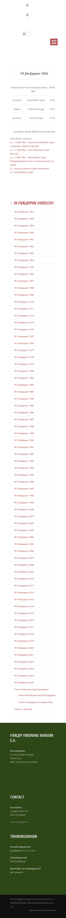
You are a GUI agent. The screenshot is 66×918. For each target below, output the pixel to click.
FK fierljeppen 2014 (24, 606)
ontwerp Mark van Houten (42, 910)
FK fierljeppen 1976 (24, 343)
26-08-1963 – (21, 157)
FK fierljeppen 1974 (24, 329)
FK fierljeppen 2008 (24, 564)
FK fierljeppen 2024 (24, 675)
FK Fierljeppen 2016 (24, 620)
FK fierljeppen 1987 (24, 419)
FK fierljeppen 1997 (24, 488)
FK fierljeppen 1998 (24, 495)
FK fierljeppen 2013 (24, 599)
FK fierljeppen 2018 (24, 634)
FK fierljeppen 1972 (24, 315)
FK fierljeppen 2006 (24, 550)
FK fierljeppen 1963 (24, 253)
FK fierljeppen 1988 (24, 426)
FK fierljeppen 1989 (24, 433)
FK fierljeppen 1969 (24, 294)
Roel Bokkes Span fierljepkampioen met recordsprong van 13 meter (32, 161)
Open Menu (54, 42)
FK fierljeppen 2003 (24, 530)
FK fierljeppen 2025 (24, 682)
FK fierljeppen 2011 (24, 585)
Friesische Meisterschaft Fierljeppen (37, 695)
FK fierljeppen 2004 (24, 537)
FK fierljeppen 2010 (24, 578)
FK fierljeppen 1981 (24, 377)
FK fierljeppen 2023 (24, 668)
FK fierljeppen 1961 (24, 239)
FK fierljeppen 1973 (24, 322)
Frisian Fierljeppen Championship (36, 702)
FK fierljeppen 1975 (24, 336)
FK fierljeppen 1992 (24, 454)
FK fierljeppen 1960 (24, 232)
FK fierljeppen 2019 (24, 640)
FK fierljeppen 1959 (24, 225)
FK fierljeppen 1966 (24, 274)
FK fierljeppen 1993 (24, 460)
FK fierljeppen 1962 (24, 246)
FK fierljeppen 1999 (24, 502)
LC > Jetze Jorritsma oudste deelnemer (29, 168)
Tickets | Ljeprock (23, 709)
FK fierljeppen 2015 (24, 613)
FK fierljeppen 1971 (24, 308)
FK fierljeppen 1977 (24, 350)
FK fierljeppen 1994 (24, 467)
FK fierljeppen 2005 (24, 544)
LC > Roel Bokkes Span (22, 172)
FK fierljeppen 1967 (24, 280)
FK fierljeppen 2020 (24, 647)
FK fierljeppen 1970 (24, 301)
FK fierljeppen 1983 (24, 391)
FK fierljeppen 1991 (24, 447)
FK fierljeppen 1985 (24, 405)
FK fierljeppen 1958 (24, 218)
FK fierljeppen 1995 (24, 474)
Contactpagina (18, 821)
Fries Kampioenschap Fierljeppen (31, 689)
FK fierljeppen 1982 (24, 384)
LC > (12, 149)
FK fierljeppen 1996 (24, 481)
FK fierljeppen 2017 (24, 627)
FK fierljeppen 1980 (24, 370)
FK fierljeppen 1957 (24, 211)
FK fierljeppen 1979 (24, 364)
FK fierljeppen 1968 (24, 287)
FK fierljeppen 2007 (24, 557)
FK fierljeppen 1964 (24, 260)
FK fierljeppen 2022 (24, 661)
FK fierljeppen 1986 (24, 412)
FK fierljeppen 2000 (24, 509)
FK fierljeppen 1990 (24, 440)
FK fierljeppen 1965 (24, 267)
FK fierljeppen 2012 (24, 592)
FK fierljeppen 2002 (24, 523)
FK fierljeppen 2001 (24, 516)
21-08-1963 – (21, 149)
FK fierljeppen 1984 (24, 398)
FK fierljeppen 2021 (24, 654)
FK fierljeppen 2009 (24, 571)
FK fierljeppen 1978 (24, 357)
